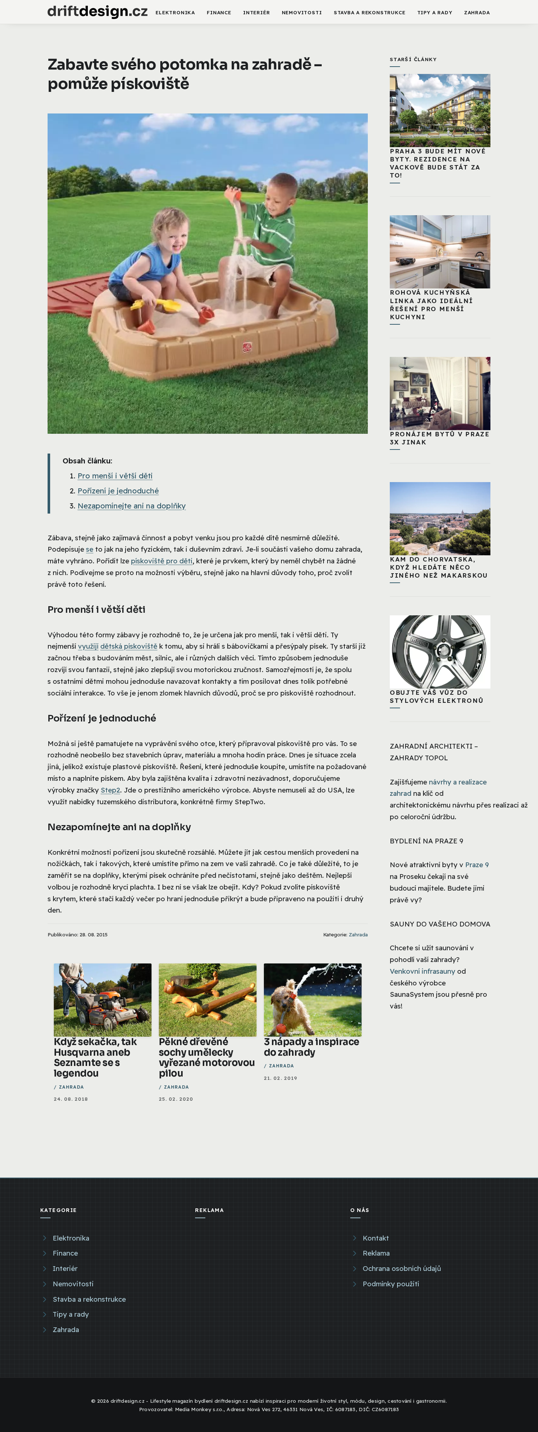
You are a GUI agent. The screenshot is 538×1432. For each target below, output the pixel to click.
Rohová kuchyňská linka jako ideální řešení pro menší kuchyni (431, 304)
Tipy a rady (434, 12)
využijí (88, 646)
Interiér (256, 12)
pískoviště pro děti (162, 560)
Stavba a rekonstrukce (370, 12)
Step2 (110, 790)
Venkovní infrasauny (422, 971)
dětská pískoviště (128, 646)
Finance (219, 12)
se (89, 549)
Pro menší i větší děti (115, 475)
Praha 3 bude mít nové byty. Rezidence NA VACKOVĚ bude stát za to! (438, 163)
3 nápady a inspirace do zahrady (311, 1047)
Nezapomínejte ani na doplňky (132, 505)
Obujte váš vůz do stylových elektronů (436, 696)
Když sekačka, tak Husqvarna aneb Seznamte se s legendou (95, 1057)
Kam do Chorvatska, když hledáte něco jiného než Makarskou (439, 567)
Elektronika (175, 12)
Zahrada (477, 12)
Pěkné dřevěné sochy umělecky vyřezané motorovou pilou (207, 1057)
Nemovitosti (302, 12)
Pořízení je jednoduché (118, 490)
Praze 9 (477, 864)
